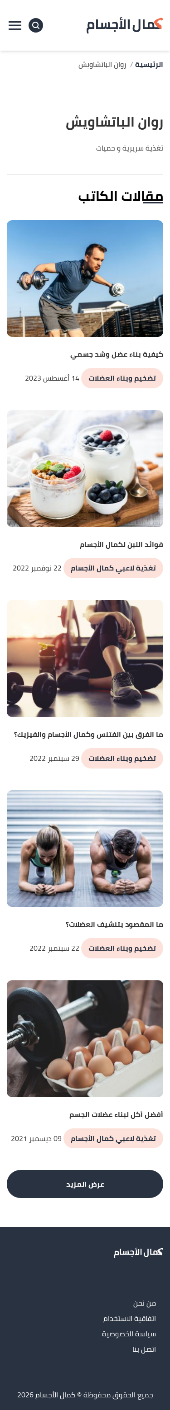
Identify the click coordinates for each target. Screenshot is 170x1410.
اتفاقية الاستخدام (129, 1319)
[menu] (15, 25)
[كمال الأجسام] (125, 25)
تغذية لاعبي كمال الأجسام (113, 568)
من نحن (144, 1303)
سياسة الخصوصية (129, 1334)
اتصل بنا (144, 1350)
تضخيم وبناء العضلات (122, 378)
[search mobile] (36, 25)
